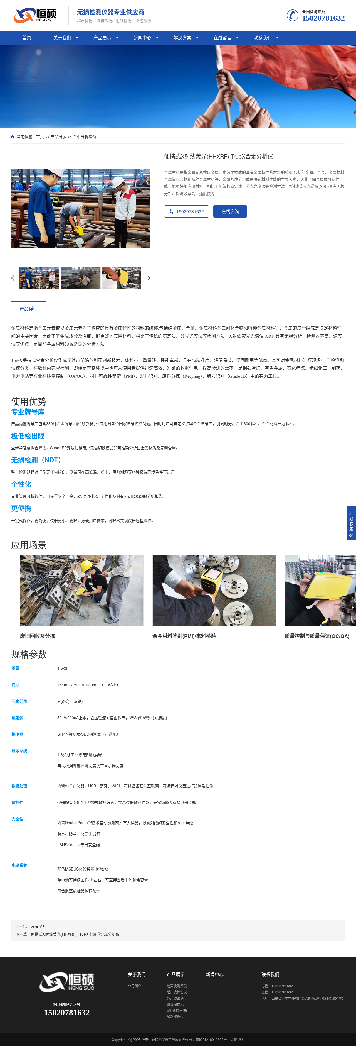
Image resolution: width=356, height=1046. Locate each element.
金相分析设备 (84, 136)
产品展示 (102, 37)
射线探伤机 (175, 1004)
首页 (26, 37)
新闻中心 (142, 37)
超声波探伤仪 (177, 991)
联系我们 (262, 37)
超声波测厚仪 (177, 985)
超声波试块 (175, 998)
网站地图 (237, 1039)
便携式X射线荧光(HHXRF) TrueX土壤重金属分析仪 (75, 934)
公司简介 (134, 985)
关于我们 (62, 37)
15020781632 (190, 211)
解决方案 (182, 37)
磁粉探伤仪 (175, 1016)
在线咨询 (230, 211)
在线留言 (222, 37)
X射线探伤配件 (178, 1010)
